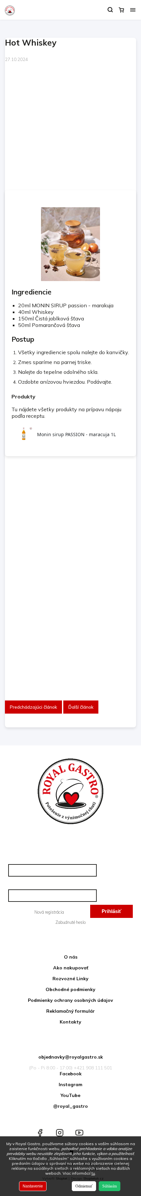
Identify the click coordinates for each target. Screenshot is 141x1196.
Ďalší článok (80, 707)
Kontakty (70, 1022)
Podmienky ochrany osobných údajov (70, 1000)
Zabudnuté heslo (70, 922)
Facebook (71, 1074)
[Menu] (132, 9)
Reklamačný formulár (70, 1011)
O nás (70, 957)
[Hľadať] (110, 10)
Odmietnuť (83, 1186)
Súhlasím (109, 1186)
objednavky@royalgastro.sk (70, 1057)
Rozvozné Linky (70, 979)
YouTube (70, 1095)
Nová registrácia (49, 912)
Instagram (70, 1084)
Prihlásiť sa (111, 913)
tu (93, 1173)
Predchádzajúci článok (33, 707)
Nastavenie (33, 1186)
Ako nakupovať (70, 968)
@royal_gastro (70, 1106)
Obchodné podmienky (70, 989)
